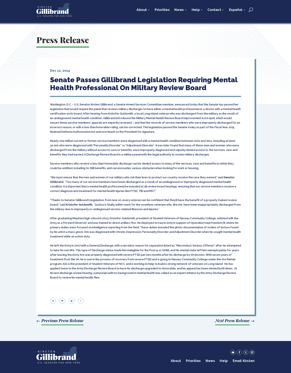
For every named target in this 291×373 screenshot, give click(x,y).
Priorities (162, 10)
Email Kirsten (244, 361)
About (142, 10)
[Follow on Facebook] (239, 352)
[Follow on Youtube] (233, 352)
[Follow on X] (245, 352)
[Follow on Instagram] (252, 352)
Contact (214, 10)
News (179, 10)
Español (235, 10)
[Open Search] (251, 10)
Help (196, 10)
